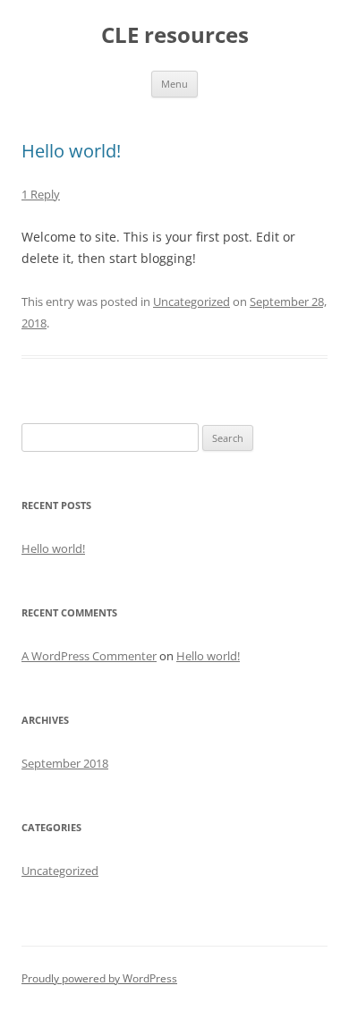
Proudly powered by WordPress (99, 978)
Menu (174, 83)
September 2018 (64, 763)
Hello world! (71, 151)
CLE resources (175, 35)
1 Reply (40, 194)
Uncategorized (191, 301)
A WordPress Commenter (89, 656)
